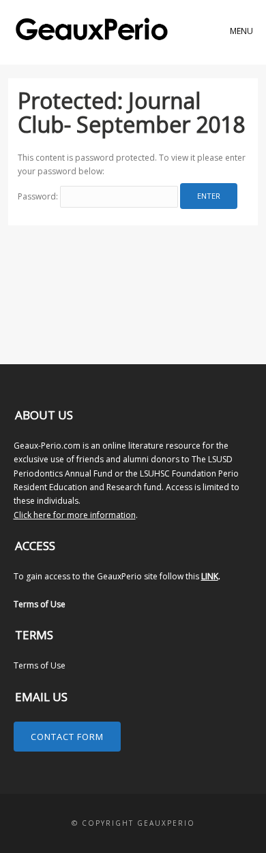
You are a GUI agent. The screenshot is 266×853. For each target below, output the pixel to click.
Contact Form (67, 736)
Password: (39, 196)
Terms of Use (39, 604)
